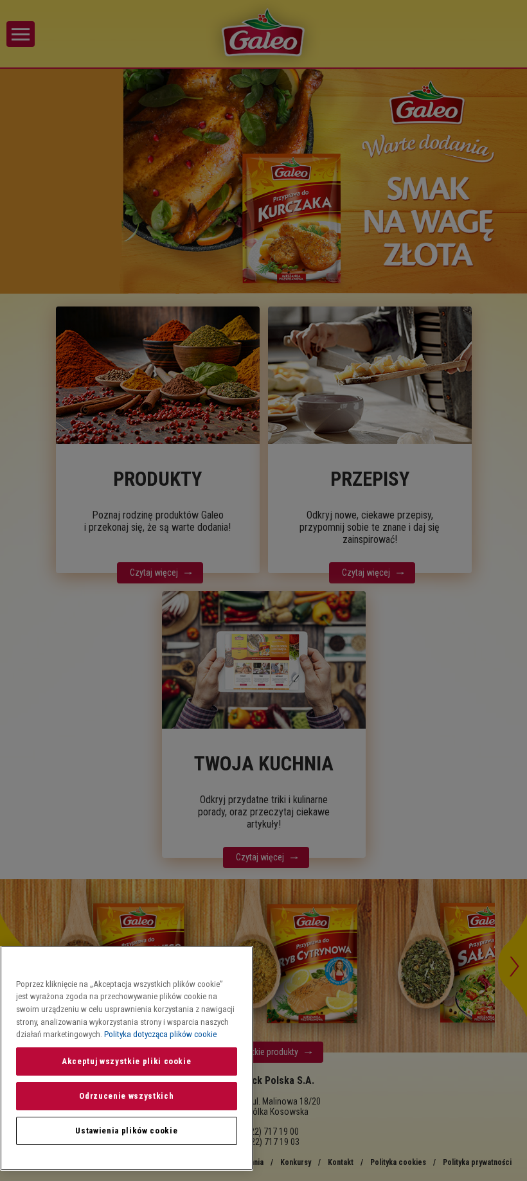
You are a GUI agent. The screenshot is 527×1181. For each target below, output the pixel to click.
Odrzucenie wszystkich (126, 1096)
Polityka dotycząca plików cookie (160, 1034)
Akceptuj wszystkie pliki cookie (126, 1061)
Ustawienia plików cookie (126, 1130)
